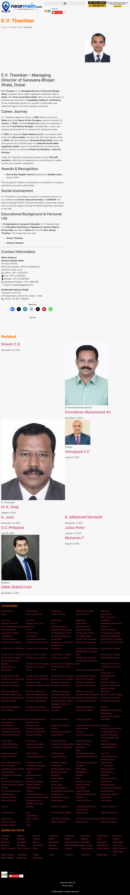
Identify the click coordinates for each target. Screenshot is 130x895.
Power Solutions (33, 784)
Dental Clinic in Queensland (8, 668)
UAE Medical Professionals (88, 818)
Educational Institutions (111, 710)
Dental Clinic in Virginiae (62, 676)
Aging (3, 614)
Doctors (104, 707)
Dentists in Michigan (60, 685)
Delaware (117, 835)
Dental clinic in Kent (60, 657)
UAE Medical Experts (60, 818)
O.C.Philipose (12, 527)
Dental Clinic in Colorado (37, 648)
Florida (4, 839)
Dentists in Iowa (33, 682)
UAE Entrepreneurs (109, 812)
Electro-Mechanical (59, 719)
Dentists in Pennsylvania (12, 698)
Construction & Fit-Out (61, 633)
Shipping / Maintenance (86, 794)
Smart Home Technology (37, 797)
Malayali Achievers (59, 772)
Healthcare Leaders (35, 744)
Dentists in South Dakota (87, 698)
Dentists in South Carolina (63, 698)
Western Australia (109, 822)
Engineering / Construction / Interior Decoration (111, 716)
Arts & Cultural (82, 614)
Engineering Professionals (88, 725)
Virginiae (85, 854)
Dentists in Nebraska (60, 691)
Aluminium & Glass (34, 614)
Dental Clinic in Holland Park (86, 653)
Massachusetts (72, 842)
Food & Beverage (34, 735)
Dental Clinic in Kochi (110, 657)
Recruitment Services (11, 791)
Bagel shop (81, 620)
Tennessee (22, 854)
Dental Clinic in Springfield (88, 670)
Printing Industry (108, 784)
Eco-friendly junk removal (37, 710)
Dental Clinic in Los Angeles (10, 662)
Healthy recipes (83, 744)
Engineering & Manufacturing (32, 724)
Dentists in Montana (35, 691)
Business (30, 626)
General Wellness (84, 741)
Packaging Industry (34, 781)
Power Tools (56, 784)
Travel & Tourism (108, 806)
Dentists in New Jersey (11, 694)
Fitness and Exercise (10, 735)
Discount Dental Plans (36, 707)
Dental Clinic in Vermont (37, 676)
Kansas (116, 839)
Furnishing (31, 741)
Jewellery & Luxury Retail (12, 769)
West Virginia (7, 858)
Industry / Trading (59, 762)
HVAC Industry (57, 753)
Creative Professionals (36, 639)
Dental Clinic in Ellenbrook (13, 654)
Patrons (54, 781)
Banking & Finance (9, 623)
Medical (29, 778)
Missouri (5, 845)
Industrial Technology (11, 762)
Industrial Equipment (35, 756)
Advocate (105, 611)
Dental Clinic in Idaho (110, 654)
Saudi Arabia (56, 794)
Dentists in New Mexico (36, 694)
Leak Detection (8, 772)
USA (28, 822)
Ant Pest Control (58, 614)
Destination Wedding (10, 707)
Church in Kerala (108, 629)
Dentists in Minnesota (85, 685)
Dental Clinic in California (12, 648)
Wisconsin (22, 858)
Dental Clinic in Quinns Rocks (36, 668)
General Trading (58, 741)
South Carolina (120, 848)
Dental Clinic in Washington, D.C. (108, 674)
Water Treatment (58, 822)
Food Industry (57, 735)
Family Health (82, 728)
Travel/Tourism (8, 812)
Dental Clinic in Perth (110, 664)
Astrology (5, 620)
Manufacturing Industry (11, 775)
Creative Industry (9, 639)
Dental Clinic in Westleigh (12, 679)
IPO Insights (56, 765)
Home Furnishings (9, 747)
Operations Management (12, 781)
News (78, 778)
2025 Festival (7, 611)
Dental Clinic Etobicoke (86, 639)
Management (81, 772)
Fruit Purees (6, 741)
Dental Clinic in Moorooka (37, 664)
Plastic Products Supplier (12, 784)
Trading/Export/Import (86, 806)
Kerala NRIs (81, 769)
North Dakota (23, 848)
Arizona (36, 835)
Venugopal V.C (77, 451)
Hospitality (80, 747)
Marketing (55, 775)
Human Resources (9, 753)
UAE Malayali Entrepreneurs (32, 817)
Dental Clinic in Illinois (11, 657)
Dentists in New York (60, 694)
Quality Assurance (59, 788)
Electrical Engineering (36, 719)
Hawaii (36, 839)
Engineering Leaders (60, 725)
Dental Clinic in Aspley (86, 642)
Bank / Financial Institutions (108, 618)
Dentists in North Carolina (87, 694)
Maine (36, 842)
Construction (32, 633)
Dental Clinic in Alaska (11, 642)
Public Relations (33, 788)
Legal (28, 772)
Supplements (57, 800)
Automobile (56, 620)
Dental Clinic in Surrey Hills (111, 668)
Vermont (69, 854)
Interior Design (8, 765)
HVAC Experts (32, 753)
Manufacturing (107, 772)
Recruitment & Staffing (111, 788)
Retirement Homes (34, 794)
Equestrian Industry (10, 728)
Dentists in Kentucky (60, 682)
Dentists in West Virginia (62, 701)
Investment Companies (36, 765)
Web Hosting (81, 822)
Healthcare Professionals (62, 744)
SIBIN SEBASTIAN (16, 587)
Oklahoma (54, 848)
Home (4, 27)
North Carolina (8, 848)
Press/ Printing (82, 784)
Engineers (105, 725)
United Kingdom (8, 822)
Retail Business (108, 791)
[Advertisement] (32, 49)
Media (4, 778)
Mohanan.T (74, 538)
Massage (105, 775)
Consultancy (6, 636)
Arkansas (53, 835)
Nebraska (37, 845)
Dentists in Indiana (9, 682)
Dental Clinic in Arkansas (62, 642)
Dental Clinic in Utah (10, 676)
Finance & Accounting (11, 731)
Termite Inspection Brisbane (34, 805)
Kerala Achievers (33, 769)
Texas (36, 854)
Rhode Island (103, 848)
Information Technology (86, 762)
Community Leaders (10, 633)
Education (55, 710)
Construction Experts (85, 633)
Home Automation (109, 744)
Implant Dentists (8, 756)
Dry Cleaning (7, 710)
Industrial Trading (34, 762)
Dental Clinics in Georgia (62, 679)
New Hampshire (72, 845)
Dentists (104, 679)
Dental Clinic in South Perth (60, 668)
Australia (30, 620)
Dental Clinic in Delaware (87, 648)
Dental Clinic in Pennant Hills (86, 662)
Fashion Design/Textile (111, 728)
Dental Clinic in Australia (112, 642)
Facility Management (35, 728)
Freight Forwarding (109, 735)
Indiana (84, 839)
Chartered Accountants (61, 629)
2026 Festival (32, 611)
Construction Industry (110, 633)
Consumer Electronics (61, 636)
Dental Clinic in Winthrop (37, 679)
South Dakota (7, 854)
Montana (21, 845)
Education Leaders (84, 710)
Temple (4, 806)
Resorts (29, 791)
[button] (65, 3)
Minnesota (102, 842)
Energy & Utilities (83, 719)
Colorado (85, 835)
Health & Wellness (9, 744)
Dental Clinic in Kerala (85, 657)
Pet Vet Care (106, 781)
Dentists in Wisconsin (85, 701)
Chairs (29, 629)
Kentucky (5, 842)
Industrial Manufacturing (87, 756)
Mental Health (57, 778)
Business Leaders (59, 626)
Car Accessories (8, 629)
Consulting (31, 636)
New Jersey (86, 845)
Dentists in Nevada (84, 691)
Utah (51, 854)
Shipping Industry (9, 797)
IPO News (80, 765)
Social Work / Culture (60, 797)
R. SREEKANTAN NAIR (83, 517)
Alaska (20, 835)
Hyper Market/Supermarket (85, 751)
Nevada (52, 845)
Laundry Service (108, 769)
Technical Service (84, 800)
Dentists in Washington (36, 701)
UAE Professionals (109, 818)
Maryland (53, 842)
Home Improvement (35, 747)
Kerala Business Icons (61, 769)
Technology (106, 800)
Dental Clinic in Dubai (110, 648)
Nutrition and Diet (109, 778)
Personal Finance (83, 781)
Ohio (35, 848)
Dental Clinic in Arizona (36, 642)
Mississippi (118, 842)
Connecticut (103, 835)
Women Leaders (8, 825)
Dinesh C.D (10, 344)
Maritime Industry (34, 775)
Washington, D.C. (118, 853)
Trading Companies (60, 806)
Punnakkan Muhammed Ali (87, 412)
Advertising (56, 611)
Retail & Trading (83, 791)
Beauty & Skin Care (34, 623)
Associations (106, 614)
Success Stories (33, 800)
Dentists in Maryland (10, 685)
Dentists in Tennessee (111, 698)
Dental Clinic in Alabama (111, 639)
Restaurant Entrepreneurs (62, 791)
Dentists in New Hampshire (108, 690)
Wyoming (37, 858)
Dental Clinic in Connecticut (58, 647)
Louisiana (21, 842)
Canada (104, 626)
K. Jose (7, 517)
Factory (54, 728)
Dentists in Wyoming (110, 701)
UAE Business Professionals (82, 811)
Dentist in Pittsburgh (85, 679)
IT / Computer (107, 765)
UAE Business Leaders (61, 812)
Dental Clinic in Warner (86, 676)
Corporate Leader (84, 636)
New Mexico (103, 845)
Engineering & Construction (7, 724)
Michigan (85, 842)
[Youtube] (69, 865)
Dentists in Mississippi (111, 685)
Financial (80, 731)
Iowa (99, 839)
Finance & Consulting (35, 731)
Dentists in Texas (9, 701)
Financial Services (109, 731)
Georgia (21, 839)
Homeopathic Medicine (61, 747)
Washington (102, 854)
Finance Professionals (61, 731)
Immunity (105, 753)
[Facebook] (61, 865)
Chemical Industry (84, 629)
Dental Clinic (56, 639)
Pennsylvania (87, 848)
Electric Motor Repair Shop (13, 719)
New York (117, 845)
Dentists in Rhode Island (37, 698)
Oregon (68, 848)
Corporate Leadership (110, 636)
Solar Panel (106, 797)
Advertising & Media (85, 611)
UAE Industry (7, 818)
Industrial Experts (59, 756)
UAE (28, 812)
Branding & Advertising (111, 623)
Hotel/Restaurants (109, 747)
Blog (53, 623)
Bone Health (81, 623)
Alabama (5, 835)
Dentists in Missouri (10, 691)
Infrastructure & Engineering (108, 761)
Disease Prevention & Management (60, 705)
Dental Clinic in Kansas (36, 657)
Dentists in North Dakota (112, 694)
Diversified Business (85, 707)
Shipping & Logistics (110, 794)
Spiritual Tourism (9, 800)
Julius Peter (75, 527)
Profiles (13, 27)
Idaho (51, 839)
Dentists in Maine (108, 682)
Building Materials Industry (13, 626)
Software (80, 797)
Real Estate (81, 788)
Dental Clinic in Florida (36, 654)
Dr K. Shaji (10, 507)
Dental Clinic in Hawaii (61, 654)
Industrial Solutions (109, 756)
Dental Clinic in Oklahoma (62, 664)
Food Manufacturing (85, 735)
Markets (79, 775)
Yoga (28, 825)
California (69, 835)
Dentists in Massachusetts (38, 685)
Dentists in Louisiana (85, 682)
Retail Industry (7, 794)
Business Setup (83, 626)
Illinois (68, 839)
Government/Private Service (110, 739)
